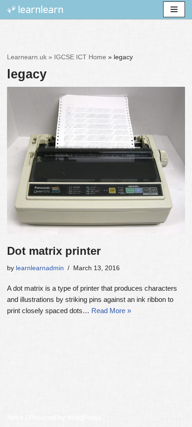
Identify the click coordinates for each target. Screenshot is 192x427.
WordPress (84, 417)
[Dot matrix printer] (96, 160)
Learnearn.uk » (29, 57)
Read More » (111, 311)
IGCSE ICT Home (80, 57)
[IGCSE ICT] (35, 10)
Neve (15, 417)
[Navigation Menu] (174, 9)
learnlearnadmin (40, 268)
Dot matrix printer (54, 251)
